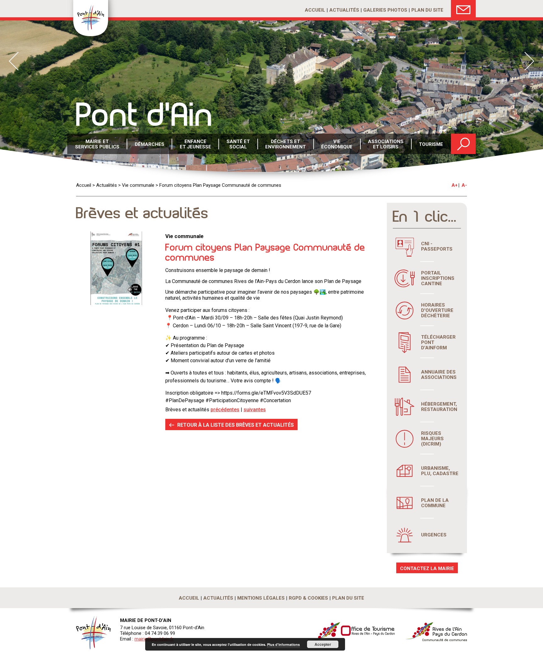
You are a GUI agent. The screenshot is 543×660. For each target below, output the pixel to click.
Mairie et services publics (97, 144)
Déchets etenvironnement (285, 144)
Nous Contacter (463, 8)
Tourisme (431, 144)
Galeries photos (385, 10)
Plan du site (427, 10)
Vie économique (337, 144)
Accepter (323, 644)
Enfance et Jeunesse (195, 144)
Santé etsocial (238, 144)
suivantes (255, 410)
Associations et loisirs (385, 144)
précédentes (225, 410)
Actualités (344, 10)
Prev (14, 61)
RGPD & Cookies (308, 598)
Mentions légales (261, 598)
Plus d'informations (283, 644)
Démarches (149, 144)
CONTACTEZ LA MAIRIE (427, 568)
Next (529, 61)
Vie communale (138, 185)
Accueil (315, 10)
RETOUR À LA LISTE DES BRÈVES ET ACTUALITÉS (235, 425)
